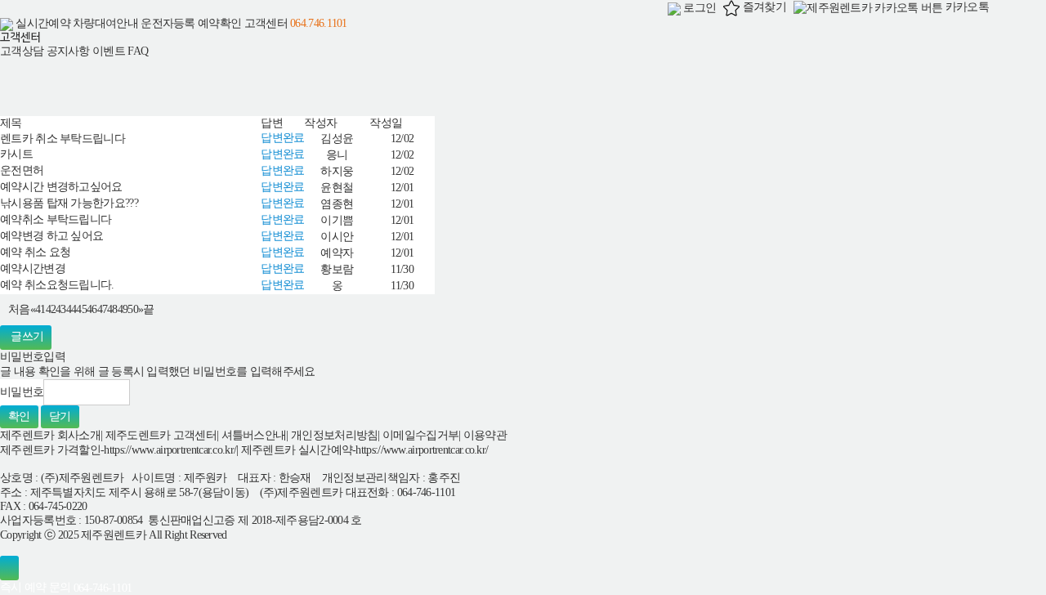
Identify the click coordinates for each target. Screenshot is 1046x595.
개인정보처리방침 (334, 435)
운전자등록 (168, 23)
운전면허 (21, 170)
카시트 (16, 154)
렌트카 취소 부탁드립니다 (62, 138)
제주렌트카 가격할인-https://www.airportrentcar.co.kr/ (118, 450)
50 (132, 309)
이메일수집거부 (420, 435)
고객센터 (266, 23)
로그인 (698, 8)
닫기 (60, 416)
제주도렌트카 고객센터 (161, 435)
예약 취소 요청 (35, 252)
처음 (19, 309)
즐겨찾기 (763, 7)
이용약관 (485, 435)
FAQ (137, 51)
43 (61, 309)
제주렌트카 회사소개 (50, 435)
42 (51, 309)
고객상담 (21, 51)
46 (92, 309)
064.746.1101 (318, 23)
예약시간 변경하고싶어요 (61, 187)
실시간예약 (43, 23)
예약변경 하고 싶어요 (51, 236)
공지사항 (68, 51)
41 (40, 309)
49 (123, 309)
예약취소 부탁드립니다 (55, 219)
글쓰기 (27, 336)
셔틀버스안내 (254, 435)
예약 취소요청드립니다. (57, 285)
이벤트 (108, 51)
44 (71, 309)
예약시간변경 (32, 268)
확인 (19, 416)
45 (81, 309)
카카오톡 (965, 7)
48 (112, 309)
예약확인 (219, 23)
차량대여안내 (105, 23)
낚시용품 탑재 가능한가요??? (69, 203)
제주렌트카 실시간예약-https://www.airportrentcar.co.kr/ (365, 450)
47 (102, 309)
